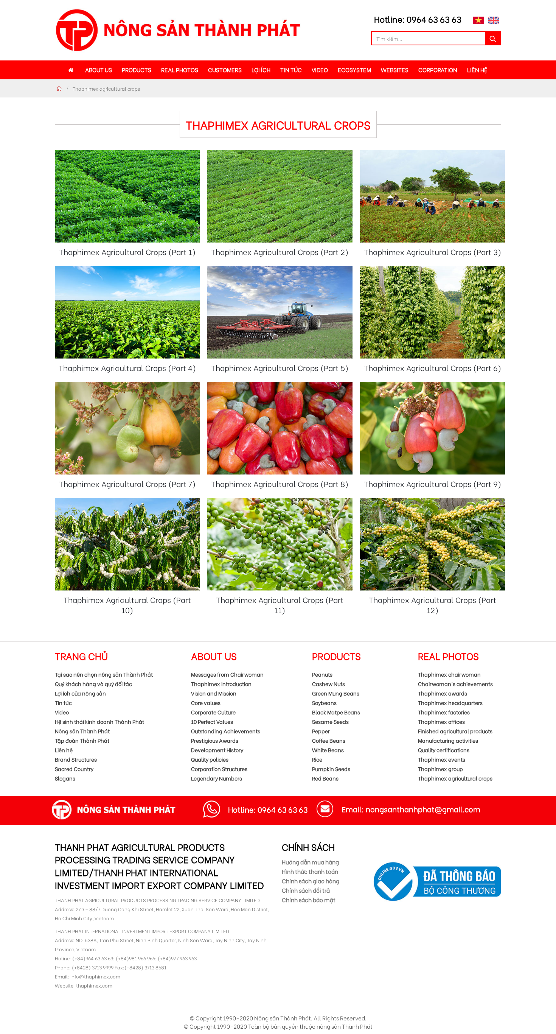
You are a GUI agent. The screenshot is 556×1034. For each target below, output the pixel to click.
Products (136, 69)
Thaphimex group (440, 769)
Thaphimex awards (442, 693)
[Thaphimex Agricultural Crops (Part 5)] (279, 312)
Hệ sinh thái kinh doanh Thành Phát (99, 721)
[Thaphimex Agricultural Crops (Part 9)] (432, 428)
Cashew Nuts (328, 684)
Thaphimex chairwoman (449, 674)
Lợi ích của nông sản (80, 693)
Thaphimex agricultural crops (455, 778)
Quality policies (209, 759)
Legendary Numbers (216, 778)
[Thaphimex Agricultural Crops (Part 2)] (279, 196)
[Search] (492, 38)
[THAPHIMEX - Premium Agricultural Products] (178, 30)
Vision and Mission (213, 693)
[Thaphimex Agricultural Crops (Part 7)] (127, 428)
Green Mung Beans (335, 693)
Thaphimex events (441, 759)
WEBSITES (394, 69)
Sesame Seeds (330, 721)
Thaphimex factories (444, 712)
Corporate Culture (213, 712)
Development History (217, 750)
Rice (317, 759)
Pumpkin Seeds (331, 769)
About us (98, 69)
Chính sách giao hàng (310, 880)
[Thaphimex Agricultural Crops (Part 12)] (432, 544)
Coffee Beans (328, 740)
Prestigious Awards (214, 740)
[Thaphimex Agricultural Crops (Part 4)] (127, 312)
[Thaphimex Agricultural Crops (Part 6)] (432, 312)
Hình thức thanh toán (310, 871)
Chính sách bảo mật (308, 899)
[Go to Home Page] (59, 88)
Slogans (65, 778)
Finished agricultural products (455, 731)
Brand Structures (76, 759)
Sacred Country (74, 769)
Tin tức (291, 69)
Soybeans (324, 702)
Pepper (321, 731)
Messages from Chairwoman (227, 674)
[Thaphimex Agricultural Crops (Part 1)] (127, 196)
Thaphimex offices (441, 721)
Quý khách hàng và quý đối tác (93, 684)
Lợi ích (261, 69)
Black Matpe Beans (336, 712)
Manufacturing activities (448, 740)
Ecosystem (354, 69)
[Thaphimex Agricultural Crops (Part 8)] (279, 428)
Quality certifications (443, 750)
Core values (206, 702)
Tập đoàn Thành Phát (82, 740)
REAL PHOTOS (179, 69)
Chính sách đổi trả (306, 890)
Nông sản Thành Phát (82, 731)
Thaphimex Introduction (221, 684)
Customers (225, 69)
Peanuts (322, 674)
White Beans (328, 750)
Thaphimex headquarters (450, 702)
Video (320, 69)
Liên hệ (477, 69)
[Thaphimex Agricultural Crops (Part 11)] (279, 544)
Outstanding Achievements (225, 731)
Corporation (437, 69)
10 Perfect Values (212, 721)
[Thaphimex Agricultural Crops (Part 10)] (127, 544)
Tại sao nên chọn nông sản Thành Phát (104, 674)
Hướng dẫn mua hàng (310, 862)
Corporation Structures (219, 769)
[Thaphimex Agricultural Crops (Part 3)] (432, 196)
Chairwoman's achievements (455, 684)
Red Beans (325, 778)
